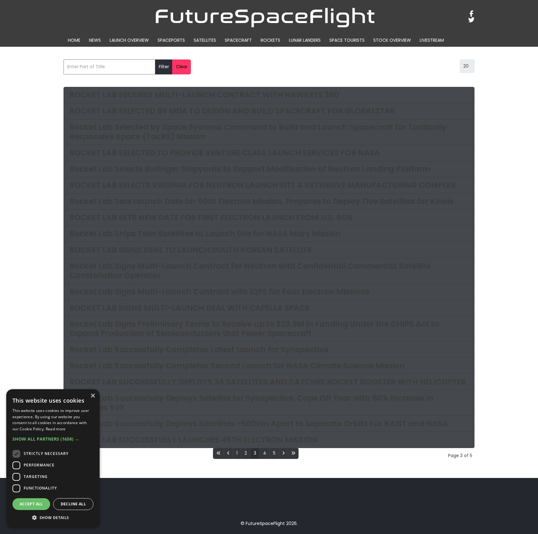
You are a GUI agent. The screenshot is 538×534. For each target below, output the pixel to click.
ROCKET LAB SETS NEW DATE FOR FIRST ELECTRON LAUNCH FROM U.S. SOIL (211, 217)
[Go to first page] (218, 453)
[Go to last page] (293, 453)
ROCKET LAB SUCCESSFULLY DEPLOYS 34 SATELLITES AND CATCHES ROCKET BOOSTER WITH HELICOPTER (267, 381)
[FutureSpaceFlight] (265, 16)
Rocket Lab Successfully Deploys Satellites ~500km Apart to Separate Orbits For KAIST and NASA (258, 423)
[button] (52, 439)
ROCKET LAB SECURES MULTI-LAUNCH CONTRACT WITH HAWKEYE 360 (204, 94)
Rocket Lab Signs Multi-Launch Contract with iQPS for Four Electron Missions (219, 291)
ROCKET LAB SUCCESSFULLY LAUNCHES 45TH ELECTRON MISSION (193, 439)
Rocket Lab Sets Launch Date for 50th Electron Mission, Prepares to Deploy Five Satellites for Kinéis (261, 201)
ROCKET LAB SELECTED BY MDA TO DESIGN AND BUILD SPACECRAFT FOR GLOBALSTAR (232, 111)
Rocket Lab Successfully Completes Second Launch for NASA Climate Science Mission (237, 365)
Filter (164, 67)
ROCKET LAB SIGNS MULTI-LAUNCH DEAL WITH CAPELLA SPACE (189, 307)
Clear (181, 67)
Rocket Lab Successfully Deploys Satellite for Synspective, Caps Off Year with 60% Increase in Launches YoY (251, 403)
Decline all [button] (73, 504)
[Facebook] (471, 13)
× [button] (92, 396)
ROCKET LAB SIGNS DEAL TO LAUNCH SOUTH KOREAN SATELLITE (190, 249)
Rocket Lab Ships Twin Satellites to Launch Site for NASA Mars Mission (205, 233)
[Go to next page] (283, 453)
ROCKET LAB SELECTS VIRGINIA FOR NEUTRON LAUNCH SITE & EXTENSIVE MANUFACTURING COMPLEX (262, 185)
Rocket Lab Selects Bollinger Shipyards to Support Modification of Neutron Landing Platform (250, 168)
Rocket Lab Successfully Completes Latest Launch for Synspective (198, 349)
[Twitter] (471, 20)
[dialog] (53, 458)
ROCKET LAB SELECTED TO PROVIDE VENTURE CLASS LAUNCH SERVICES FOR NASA (224, 152)
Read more (56, 429)
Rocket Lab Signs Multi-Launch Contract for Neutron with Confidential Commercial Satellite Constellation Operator (250, 271)
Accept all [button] (31, 504)
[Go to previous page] (228, 453)
